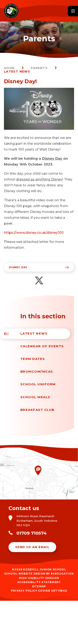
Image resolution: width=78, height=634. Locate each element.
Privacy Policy (24, 590)
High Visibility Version (39, 578)
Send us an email (32, 547)
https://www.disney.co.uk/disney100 (34, 233)
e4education (62, 573)
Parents (39, 68)
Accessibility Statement (39, 582)
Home (9, 68)
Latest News (17, 71)
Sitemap (39, 586)
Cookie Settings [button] (52, 590)
